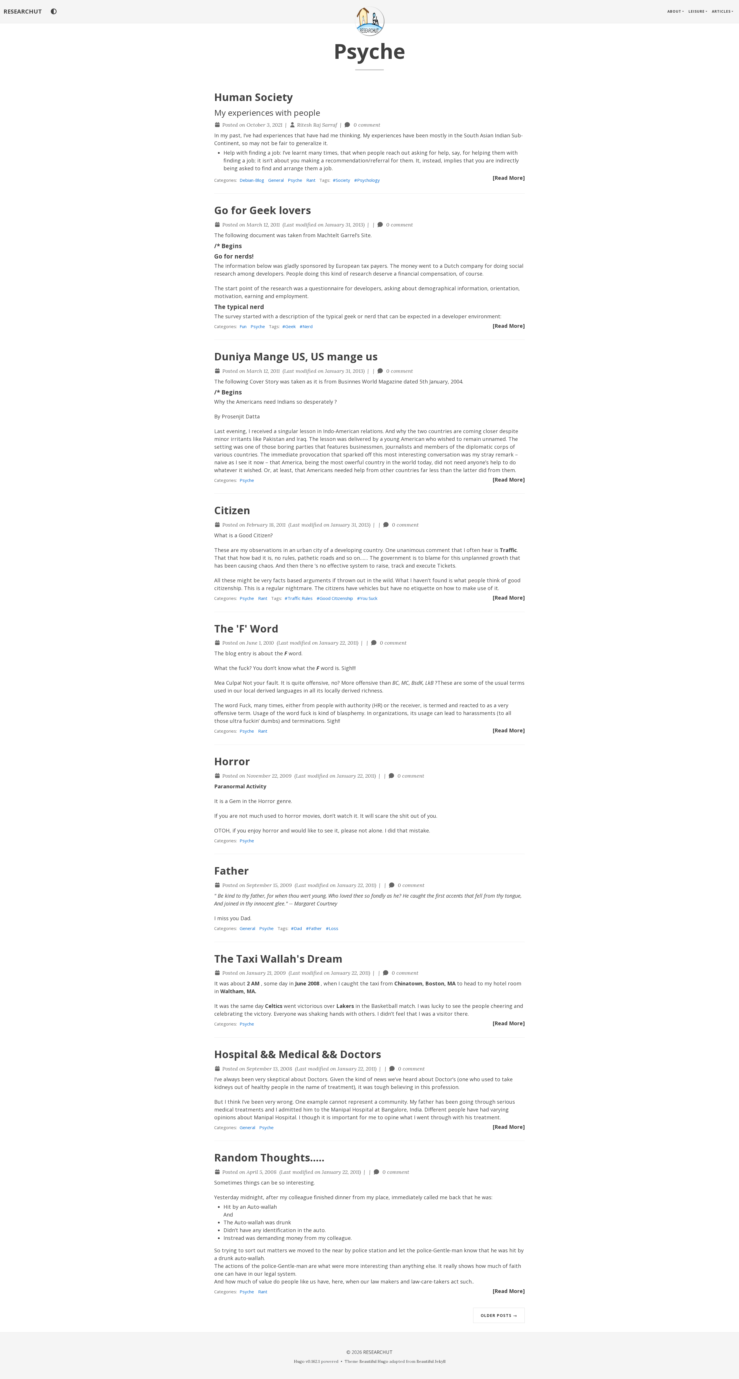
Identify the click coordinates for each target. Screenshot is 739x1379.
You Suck (368, 598)
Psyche (295, 180)
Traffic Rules (300, 598)
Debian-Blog (252, 180)
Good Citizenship (336, 598)
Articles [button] (721, 11)
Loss (333, 928)
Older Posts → (499, 1315)
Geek (290, 326)
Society (343, 180)
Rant (311, 180)
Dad (298, 928)
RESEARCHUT (22, 11)
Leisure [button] (696, 11)
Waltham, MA (237, 991)
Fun (243, 326)
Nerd (308, 326)
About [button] (674, 11)
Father (315, 928)
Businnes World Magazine (370, 381)
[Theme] (53, 12)
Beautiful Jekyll (431, 1361)
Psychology (368, 180)
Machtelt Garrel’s (338, 235)
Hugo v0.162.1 (307, 1361)
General (276, 180)
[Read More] (509, 177)
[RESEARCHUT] (369, 21)
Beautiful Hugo (373, 1361)
